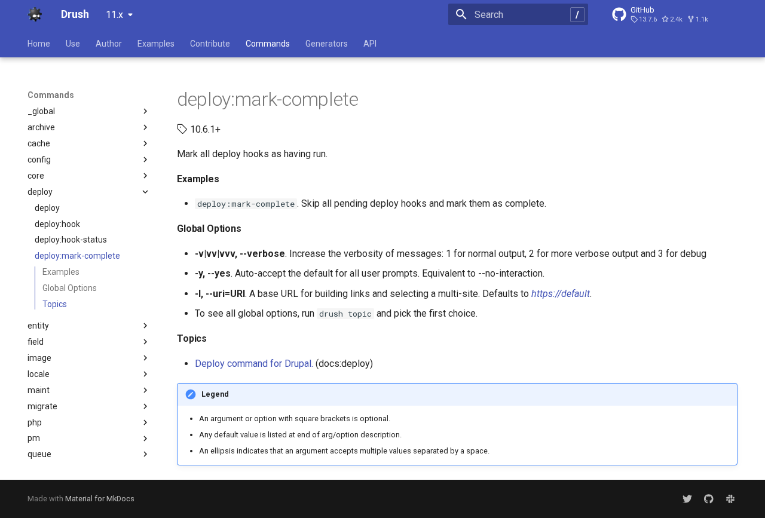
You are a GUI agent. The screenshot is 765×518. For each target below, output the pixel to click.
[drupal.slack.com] (730, 498)
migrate (42, 406)
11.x (114, 14)
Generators (326, 43)
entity (38, 325)
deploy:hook (57, 224)
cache (38, 143)
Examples (156, 43)
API (370, 43)
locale (38, 374)
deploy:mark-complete (77, 255)
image (39, 358)
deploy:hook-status (71, 239)
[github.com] (708, 498)
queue (39, 454)
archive (41, 127)
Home (38, 43)
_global (41, 111)
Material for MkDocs (99, 498)
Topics (54, 304)
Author (109, 43)
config (39, 159)
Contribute (210, 43)
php (34, 422)
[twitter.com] (687, 498)
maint (38, 390)
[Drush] (35, 14)
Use (73, 43)
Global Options (69, 288)
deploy (40, 192)
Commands (268, 43)
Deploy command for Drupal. (254, 363)
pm (33, 438)
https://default (560, 293)
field (35, 342)
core (35, 175)
